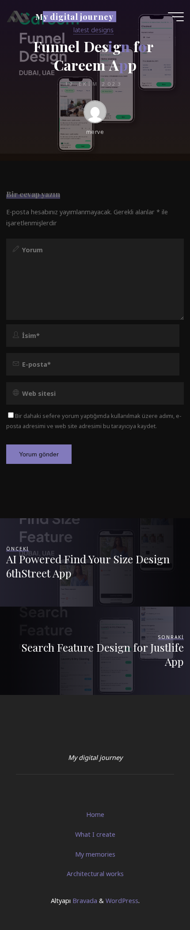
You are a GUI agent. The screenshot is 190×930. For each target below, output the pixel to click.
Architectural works (95, 873)
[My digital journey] (18, 16)
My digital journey (74, 16)
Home (95, 814)
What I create (95, 834)
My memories (95, 854)
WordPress (122, 900)
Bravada (84, 900)
